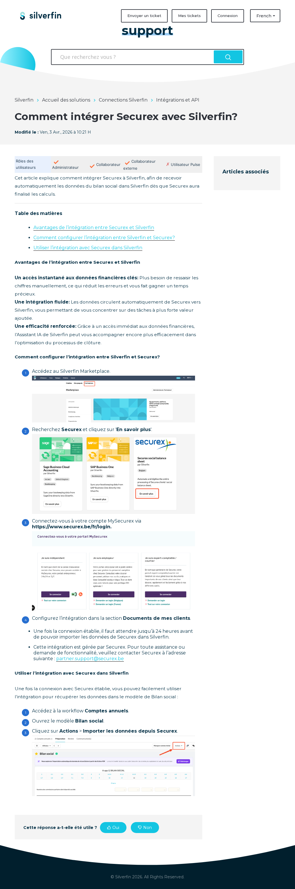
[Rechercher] (228, 56)
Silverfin (24, 100)
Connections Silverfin (123, 100)
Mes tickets (189, 15)
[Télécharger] (136, 380)
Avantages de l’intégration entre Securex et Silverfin (93, 227)
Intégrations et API (177, 100)
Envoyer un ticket (144, 15)
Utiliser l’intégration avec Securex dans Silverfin (87, 247)
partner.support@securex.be (90, 658)
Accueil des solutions (66, 100)
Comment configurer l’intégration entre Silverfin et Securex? (104, 237)
